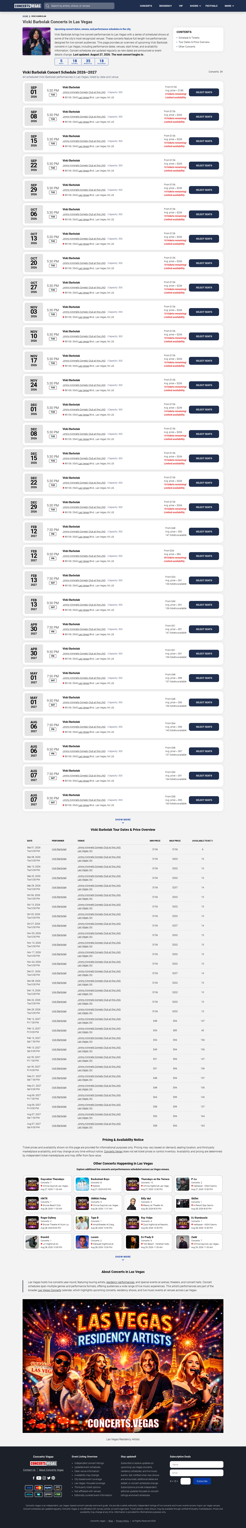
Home (25, 16)
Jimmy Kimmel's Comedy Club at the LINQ (84, 92)
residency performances (120, 1282)
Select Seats (204, 92)
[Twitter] (49, 1478)
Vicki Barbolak (59, 849)
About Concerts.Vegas (51, 1470)
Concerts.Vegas (113, 1151)
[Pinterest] (53, 1478)
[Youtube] (39, 1478)
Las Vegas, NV (85, 851)
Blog (111, 1521)
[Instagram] (44, 1478)
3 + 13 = (174, 1481)
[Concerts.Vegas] (43, 1464)
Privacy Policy (122, 1521)
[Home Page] (27, 6)
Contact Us (29, 1470)
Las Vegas (83, 97)
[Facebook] (33, 1478)
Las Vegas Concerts (49, 1290)
